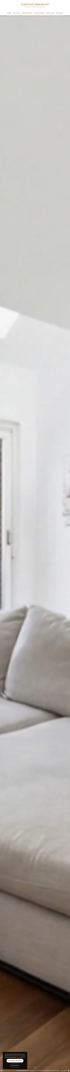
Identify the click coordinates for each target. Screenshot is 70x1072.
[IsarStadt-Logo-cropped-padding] (35, 6)
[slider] (31, 1070)
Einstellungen (15, 1065)
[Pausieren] (1, 1071)
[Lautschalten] (68, 1071)
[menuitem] (9, 13)
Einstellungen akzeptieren (15, 1060)
